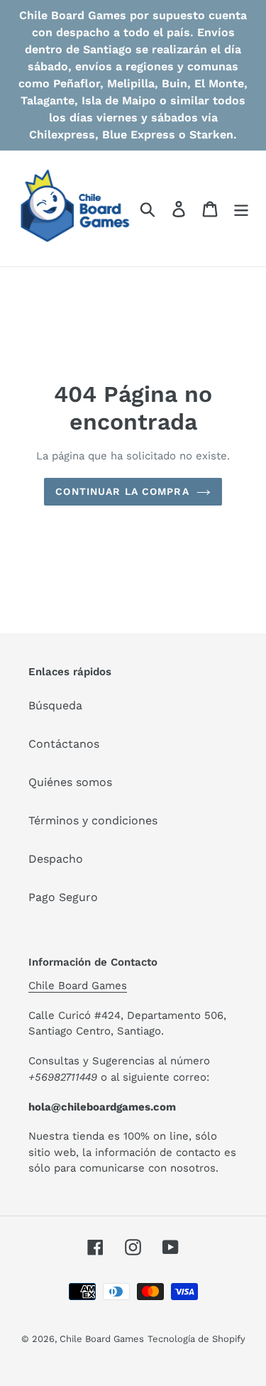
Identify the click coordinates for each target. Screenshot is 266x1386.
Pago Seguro (63, 897)
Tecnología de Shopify (196, 1338)
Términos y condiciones (92, 820)
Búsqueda (55, 705)
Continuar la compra (122, 491)
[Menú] (241, 208)
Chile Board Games (77, 985)
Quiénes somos (70, 782)
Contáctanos (63, 744)
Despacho (55, 859)
